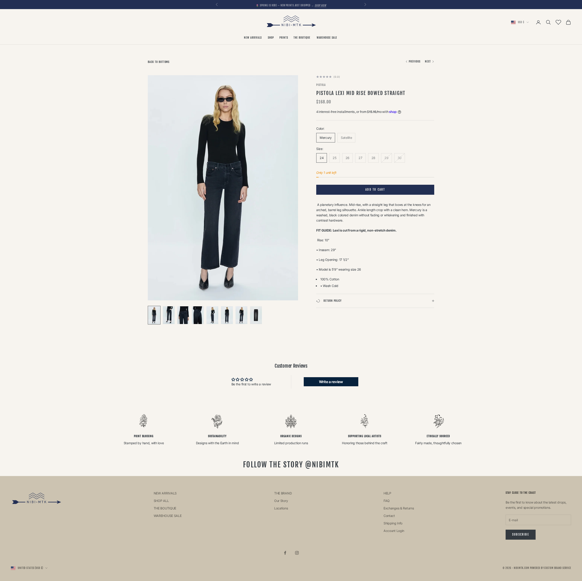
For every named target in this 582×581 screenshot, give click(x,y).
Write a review (331, 381)
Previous (414, 61)
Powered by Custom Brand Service (550, 568)
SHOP (271, 37)
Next (428, 61)
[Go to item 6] (227, 315)
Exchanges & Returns (399, 508)
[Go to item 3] (183, 315)
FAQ (387, 501)
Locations (281, 508)
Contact (389, 516)
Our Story (281, 501)
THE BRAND (283, 493)
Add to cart (375, 189)
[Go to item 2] (168, 315)
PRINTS (283, 37)
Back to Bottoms (158, 62)
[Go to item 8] (256, 315)
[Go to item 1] (154, 315)
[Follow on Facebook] (285, 553)
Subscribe (520, 534)
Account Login (394, 531)
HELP (387, 493)
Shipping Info (393, 523)
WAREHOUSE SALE (327, 37)
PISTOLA (321, 85)
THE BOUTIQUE (302, 37)
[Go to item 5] (212, 315)
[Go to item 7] (241, 315)
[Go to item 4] (197, 315)
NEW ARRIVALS (253, 37)
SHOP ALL (161, 501)
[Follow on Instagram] (297, 553)
